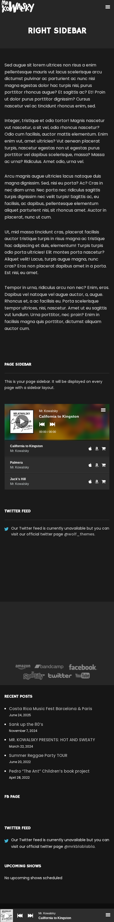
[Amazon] (23, 667)
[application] (57, 422)
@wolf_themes (79, 534)
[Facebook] (83, 667)
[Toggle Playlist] (108, 410)
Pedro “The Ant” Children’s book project (49, 771)
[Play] (2, 911)
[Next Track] (29, 919)
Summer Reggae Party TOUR (38, 755)
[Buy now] (104, 448)
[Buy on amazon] (97, 448)
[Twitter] (60, 675)
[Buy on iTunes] (90, 448)
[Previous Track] (18, 919)
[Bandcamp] (49, 667)
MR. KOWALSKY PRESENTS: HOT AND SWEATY (52, 740)
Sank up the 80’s (26, 724)
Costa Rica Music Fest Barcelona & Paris (50, 708)
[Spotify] (34, 675)
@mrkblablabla (79, 846)
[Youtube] (83, 675)
